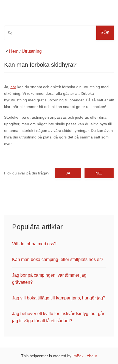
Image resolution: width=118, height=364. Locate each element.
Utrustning (32, 51)
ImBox (77, 356)
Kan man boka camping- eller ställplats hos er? (57, 259)
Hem (13, 51)
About (92, 356)
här (13, 87)
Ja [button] (68, 173)
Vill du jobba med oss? (34, 243)
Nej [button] (99, 173)
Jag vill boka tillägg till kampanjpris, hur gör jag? (58, 298)
